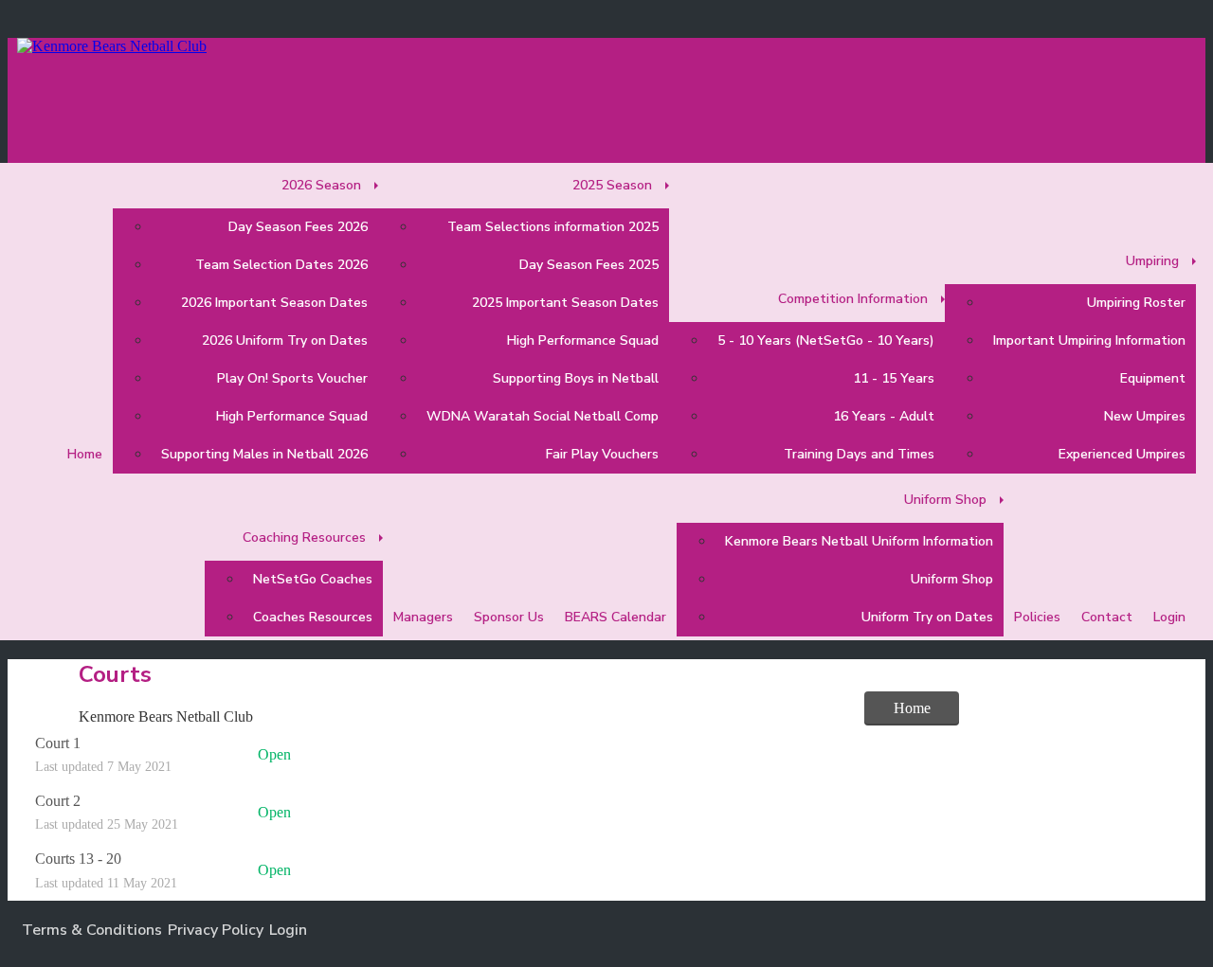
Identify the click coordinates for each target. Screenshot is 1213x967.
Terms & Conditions (92, 930)
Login (288, 930)
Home (912, 708)
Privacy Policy (215, 930)
